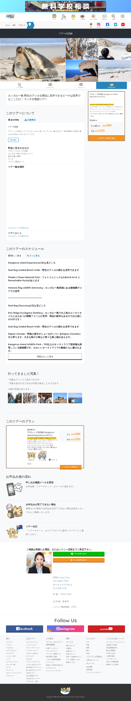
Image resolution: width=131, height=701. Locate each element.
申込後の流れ (112, 87)
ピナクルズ (30, 656)
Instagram (98, 27)
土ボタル (29, 659)
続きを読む (13, 140)
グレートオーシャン (33, 648)
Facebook (107, 27)
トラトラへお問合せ (94, 656)
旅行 (73, 19)
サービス (69, 642)
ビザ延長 (82, 19)
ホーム (8, 25)
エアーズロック (11, 650)
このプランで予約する (70, 467)
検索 (113, 19)
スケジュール (50, 87)
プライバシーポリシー (94, 672)
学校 (87, 645)
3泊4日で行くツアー (33, 678)
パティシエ (50, 662)
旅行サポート (70, 645)
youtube (104, 629)
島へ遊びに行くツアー (33, 670)
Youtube (123, 27)
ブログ (54, 19)
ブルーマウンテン (32, 642)
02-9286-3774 (60, 588)
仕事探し (69, 648)
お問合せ (104, 19)
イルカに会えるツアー (33, 664)
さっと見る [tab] (34, 255)
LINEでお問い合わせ (80, 554)
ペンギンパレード (32, 650)
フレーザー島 (10, 664)
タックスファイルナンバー (115, 642)
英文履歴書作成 (111, 648)
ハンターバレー (31, 645)
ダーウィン (10, 670)
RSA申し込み (110, 653)
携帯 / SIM (64, 19)
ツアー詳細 (19, 87)
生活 (87, 653)
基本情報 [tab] (14, 120)
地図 (91, 27)
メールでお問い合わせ (79, 560)
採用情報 (89, 670)
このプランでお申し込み (106, 138)
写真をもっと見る (45, 356)
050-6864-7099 (60, 581)
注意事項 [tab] (31, 120)
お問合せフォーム (92, 660)
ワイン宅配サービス (73, 659)
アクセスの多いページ (115, 638)
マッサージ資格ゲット (53, 654)
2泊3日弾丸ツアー (32, 676)
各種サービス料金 (112, 664)
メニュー (122, 19)
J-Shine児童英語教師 (53, 659)
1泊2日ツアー (30, 673)
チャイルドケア (51, 651)
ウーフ (8, 667)
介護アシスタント (52, 648)
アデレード (10, 676)
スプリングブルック (33, 662)
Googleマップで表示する (18, 228)
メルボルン (10, 648)
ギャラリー (81, 87)
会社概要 (89, 667)
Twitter (115, 27)
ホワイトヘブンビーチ (13, 673)
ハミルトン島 (10, 656)
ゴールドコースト (12, 662)
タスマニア (10, 653)
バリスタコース (111, 659)
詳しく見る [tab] (15, 255)
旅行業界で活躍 (51, 657)
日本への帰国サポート (73, 657)
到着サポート (70, 651)
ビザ (87, 642)
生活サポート (70, 654)
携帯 (68, 638)
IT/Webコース (51, 668)
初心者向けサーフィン (33, 667)
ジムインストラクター (53, 671)
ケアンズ (9, 642)
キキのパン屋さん (32, 653)
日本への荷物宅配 (112, 662)
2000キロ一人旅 (32, 681)
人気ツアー (30, 638)
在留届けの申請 (111, 645)
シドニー (9, 645)
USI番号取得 (110, 656)
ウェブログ (90, 638)
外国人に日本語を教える (54, 665)
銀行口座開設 (110, 650)
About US (90, 663)
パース (8, 659)
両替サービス (70, 662)
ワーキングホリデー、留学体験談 (55, 643)
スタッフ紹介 (93, 19)
